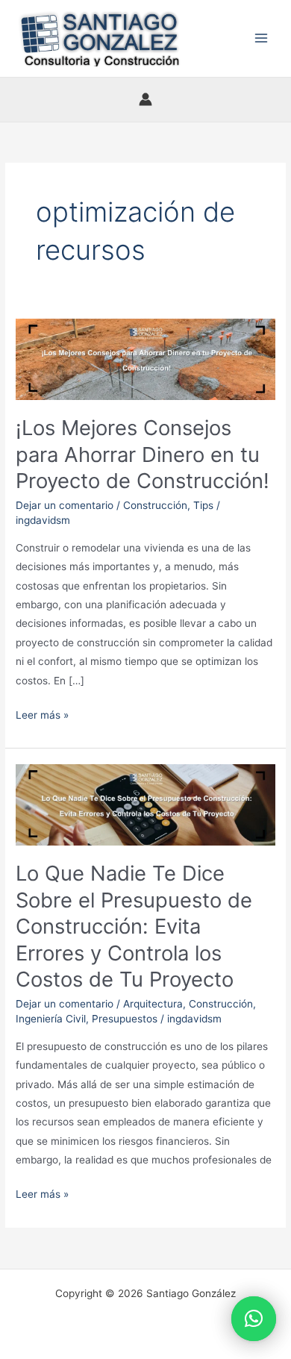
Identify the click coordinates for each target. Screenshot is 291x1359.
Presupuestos (124, 1019)
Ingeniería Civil (51, 1019)
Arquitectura (153, 1004)
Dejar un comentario (64, 505)
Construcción (155, 505)
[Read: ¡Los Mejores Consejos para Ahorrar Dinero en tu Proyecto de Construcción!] (145, 358)
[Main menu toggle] (261, 38)
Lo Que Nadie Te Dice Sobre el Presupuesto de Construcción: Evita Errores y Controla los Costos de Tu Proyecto (134, 926)
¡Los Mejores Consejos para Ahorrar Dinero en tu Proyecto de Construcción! (142, 454)
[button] (253, 1318)
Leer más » (42, 713)
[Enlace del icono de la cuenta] (145, 99)
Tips (203, 505)
